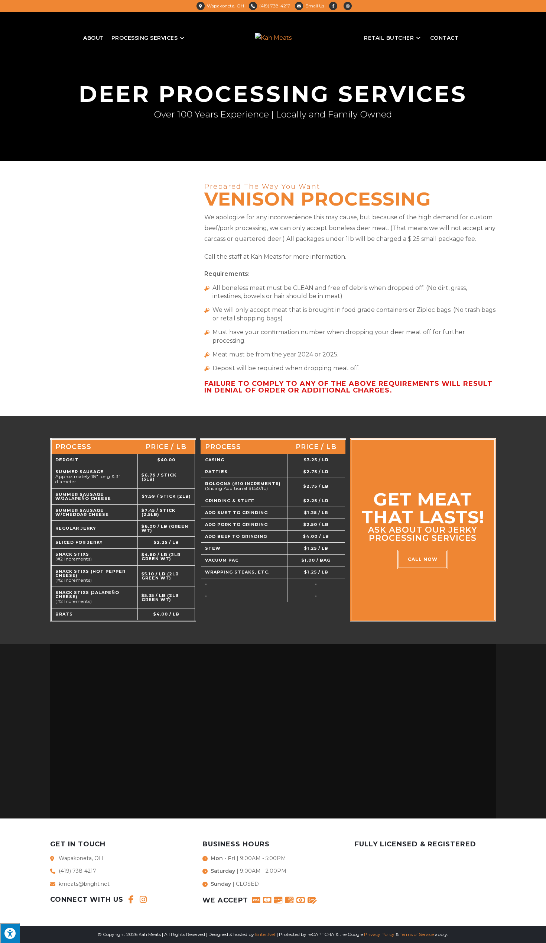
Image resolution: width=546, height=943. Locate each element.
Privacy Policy (379, 934)
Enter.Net (265, 934)
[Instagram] (143, 899)
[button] (422, 559)
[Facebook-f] (131, 899)
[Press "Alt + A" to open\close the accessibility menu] (10, 933)
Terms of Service (417, 934)
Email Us (314, 6)
